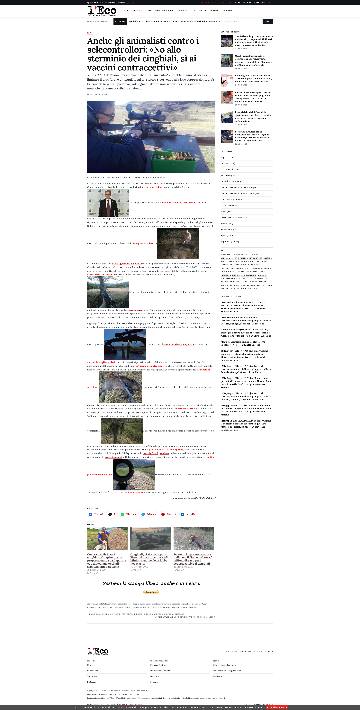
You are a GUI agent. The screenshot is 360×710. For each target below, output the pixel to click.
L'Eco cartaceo (228, 205)
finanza (242, 272)
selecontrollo (159, 607)
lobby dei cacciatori (117, 607)
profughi (234, 282)
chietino (255, 268)
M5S (243, 275)
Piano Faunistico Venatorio (139, 607)
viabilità (235, 289)
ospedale (262, 278)
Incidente (226, 275)
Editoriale (183, 11)
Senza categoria (229, 229)
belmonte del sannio (240, 261)
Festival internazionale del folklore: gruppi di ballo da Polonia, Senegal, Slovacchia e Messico (246, 320)
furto (262, 272)
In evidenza (137, 11)
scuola (224, 285)
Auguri (224, 157)
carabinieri (254, 265)
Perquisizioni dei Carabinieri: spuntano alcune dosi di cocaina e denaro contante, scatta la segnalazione (253, 116)
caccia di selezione (154, 604)
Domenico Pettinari (198, 604)
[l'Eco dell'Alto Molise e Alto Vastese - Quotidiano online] (102, 10)
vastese (261, 285)
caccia (142, 604)
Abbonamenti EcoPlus (160, 670)
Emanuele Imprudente (97, 607)
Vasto (269, 285)
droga (233, 272)
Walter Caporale (188, 607)
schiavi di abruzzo (257, 282)
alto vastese (241, 258)
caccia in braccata (172, 604)
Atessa (224, 261)
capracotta (241, 265)
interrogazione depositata (127, 263)
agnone (245, 255)
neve (253, 278)
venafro (225, 289)
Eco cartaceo (200, 11)
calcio (264, 261)
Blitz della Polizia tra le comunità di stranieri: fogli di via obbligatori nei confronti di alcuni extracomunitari (252, 136)
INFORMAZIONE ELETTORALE (237, 187)
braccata (122, 604)
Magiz (224, 342)
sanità (243, 282)
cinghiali (184, 604)
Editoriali (91, 682)
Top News (257, 651)
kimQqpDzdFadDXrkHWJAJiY (237, 405)
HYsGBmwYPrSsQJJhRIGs (235, 329)
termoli (251, 285)
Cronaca (91, 665)
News (149, 11)
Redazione (155, 676)
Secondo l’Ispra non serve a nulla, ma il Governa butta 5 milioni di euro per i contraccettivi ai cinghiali (193, 558)
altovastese (255, 258)
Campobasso (227, 265)
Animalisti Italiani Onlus (106, 604)
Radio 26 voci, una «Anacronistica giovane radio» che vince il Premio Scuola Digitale (136, 614)
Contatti (214, 11)
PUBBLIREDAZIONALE (232, 217)
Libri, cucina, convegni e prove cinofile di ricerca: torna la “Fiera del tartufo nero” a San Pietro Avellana (246, 332)
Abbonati (227, 11)
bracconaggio (132, 604)
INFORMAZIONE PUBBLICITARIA (237, 193)
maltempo (251, 275)
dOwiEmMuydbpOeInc (233, 302)
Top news (225, 241)
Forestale (252, 272)
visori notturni (134, 309)
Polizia (224, 282)
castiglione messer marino (235, 268)
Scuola (224, 223)
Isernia (236, 275)
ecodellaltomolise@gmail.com (227, 670)
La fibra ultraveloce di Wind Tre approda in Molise (184, 617)
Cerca (268, 21)
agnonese (255, 255)
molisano (236, 278)
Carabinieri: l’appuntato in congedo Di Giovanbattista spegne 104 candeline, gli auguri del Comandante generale (253, 60)
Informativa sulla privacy (224, 665)
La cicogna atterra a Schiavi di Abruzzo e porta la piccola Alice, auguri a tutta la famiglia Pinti (253, 78)
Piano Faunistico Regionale (178, 344)
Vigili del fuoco (249, 289)
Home (125, 11)
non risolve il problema (156, 453)
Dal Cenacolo (227, 169)
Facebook (217, 676)
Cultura (224, 163)
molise (246, 278)
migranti (262, 275)
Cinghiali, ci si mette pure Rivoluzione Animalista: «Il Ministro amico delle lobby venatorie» (149, 558)
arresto (268, 258)
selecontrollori (173, 607)
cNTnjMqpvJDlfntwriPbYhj (236, 351)
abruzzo (91, 604)
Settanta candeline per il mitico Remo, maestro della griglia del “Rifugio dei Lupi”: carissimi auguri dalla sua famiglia (253, 97)
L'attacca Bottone (165, 11)
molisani (225, 278)
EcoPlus (269, 651)
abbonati (225, 255)
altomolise (227, 258)
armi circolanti (113, 457)
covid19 (225, 272)
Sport (223, 235)
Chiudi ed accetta (277, 707)
